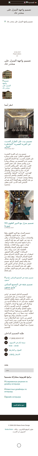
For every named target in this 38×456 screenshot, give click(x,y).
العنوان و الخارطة (15, 350)
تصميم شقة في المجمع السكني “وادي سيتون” (18, 285)
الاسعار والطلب (14, 354)
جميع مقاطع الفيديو (19, 405)
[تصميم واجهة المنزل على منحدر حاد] (7, 78)
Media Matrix (9, 429)
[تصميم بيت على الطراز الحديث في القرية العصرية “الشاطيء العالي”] (19, 123)
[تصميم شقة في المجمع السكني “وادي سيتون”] (19, 278)
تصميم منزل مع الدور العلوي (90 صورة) (19, 224)
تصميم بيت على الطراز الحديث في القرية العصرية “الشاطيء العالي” (18, 144)
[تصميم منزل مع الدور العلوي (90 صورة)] (19, 205)
